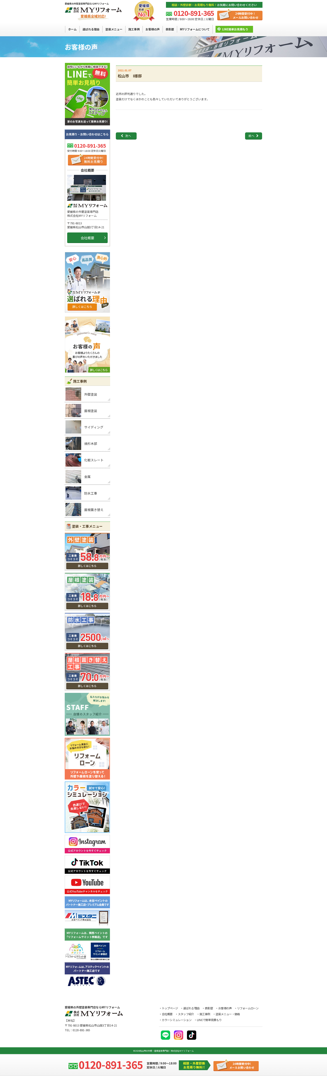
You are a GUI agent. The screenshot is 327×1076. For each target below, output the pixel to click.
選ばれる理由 (191, 1008)
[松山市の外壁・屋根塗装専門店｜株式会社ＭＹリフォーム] (93, 10)
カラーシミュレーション (177, 1020)
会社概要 (87, 237)
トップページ (170, 1008)
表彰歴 (209, 1008)
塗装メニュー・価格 (228, 1014)
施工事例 (204, 1014)
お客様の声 (225, 1008)
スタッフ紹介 (186, 1014)
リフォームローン (247, 1008)
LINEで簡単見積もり (209, 1020)
